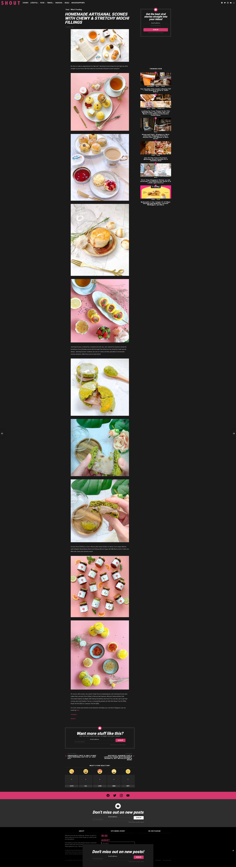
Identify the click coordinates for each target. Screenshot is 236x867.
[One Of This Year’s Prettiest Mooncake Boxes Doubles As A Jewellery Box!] (155, 147)
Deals (67, 3)
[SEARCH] (234, 2)
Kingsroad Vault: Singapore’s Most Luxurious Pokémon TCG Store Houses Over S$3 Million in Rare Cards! (155, 136)
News (157, 86)
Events (25, 3)
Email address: (94, 739)
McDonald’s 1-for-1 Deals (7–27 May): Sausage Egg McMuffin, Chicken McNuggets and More (156, 203)
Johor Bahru (150, 86)
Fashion (58, 3)
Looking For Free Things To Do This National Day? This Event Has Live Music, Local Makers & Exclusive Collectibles (155, 113)
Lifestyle (33, 3)
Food (42, 3)
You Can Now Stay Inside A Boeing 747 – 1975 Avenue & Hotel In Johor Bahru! (155, 90)
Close (233, 850)
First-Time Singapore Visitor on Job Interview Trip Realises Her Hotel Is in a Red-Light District (155, 181)
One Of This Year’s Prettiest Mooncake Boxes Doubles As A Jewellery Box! (156, 159)
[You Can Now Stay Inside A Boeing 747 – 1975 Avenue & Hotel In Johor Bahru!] (155, 78)
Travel (50, 3)
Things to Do (161, 108)
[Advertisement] (155, 52)
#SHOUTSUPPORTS (78, 3)
